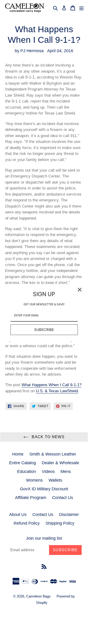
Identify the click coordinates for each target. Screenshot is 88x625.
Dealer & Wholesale (60, 462)
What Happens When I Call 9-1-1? (51, 385)
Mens (66, 471)
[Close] (79, 289)
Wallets (55, 480)
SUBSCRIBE (44, 329)
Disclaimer (69, 514)
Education (26, 471)
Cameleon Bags (38, 596)
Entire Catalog (22, 462)
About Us (18, 514)
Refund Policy (27, 523)
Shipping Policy (60, 523)
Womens (34, 480)
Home (17, 454)
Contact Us (62, 497)
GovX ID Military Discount (44, 489)
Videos (48, 471)
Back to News (48, 437)
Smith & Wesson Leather (52, 454)
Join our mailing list (44, 538)
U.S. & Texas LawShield (57, 391)
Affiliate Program (30, 497)
